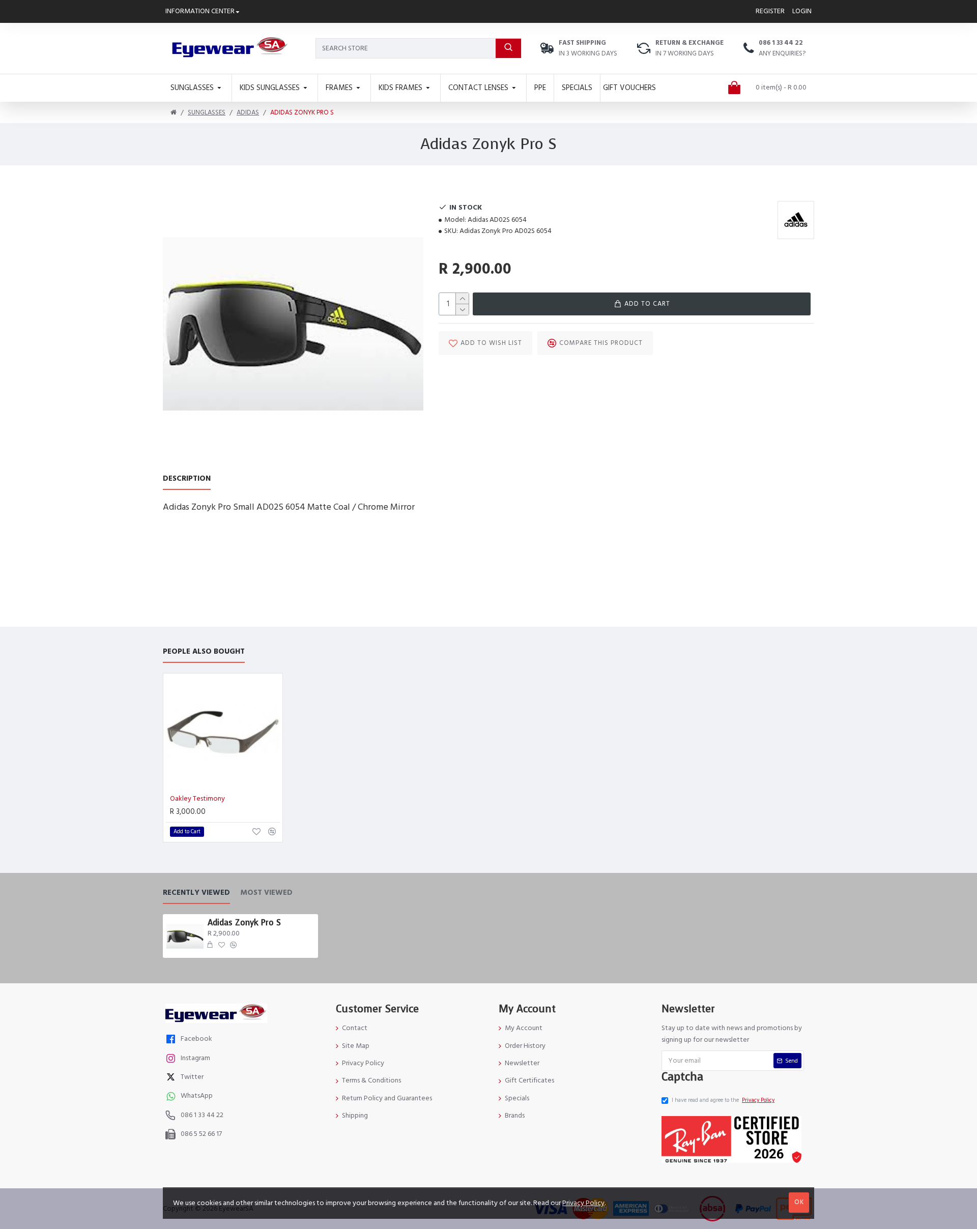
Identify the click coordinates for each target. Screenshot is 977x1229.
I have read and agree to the (723, 1100)
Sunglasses (206, 112)
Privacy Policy (583, 1203)
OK (799, 1202)
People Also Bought (204, 652)
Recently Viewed (196, 893)
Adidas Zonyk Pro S (244, 923)
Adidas (248, 112)
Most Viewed (266, 893)
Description (187, 479)
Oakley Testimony (197, 798)
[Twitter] (172, 1078)
